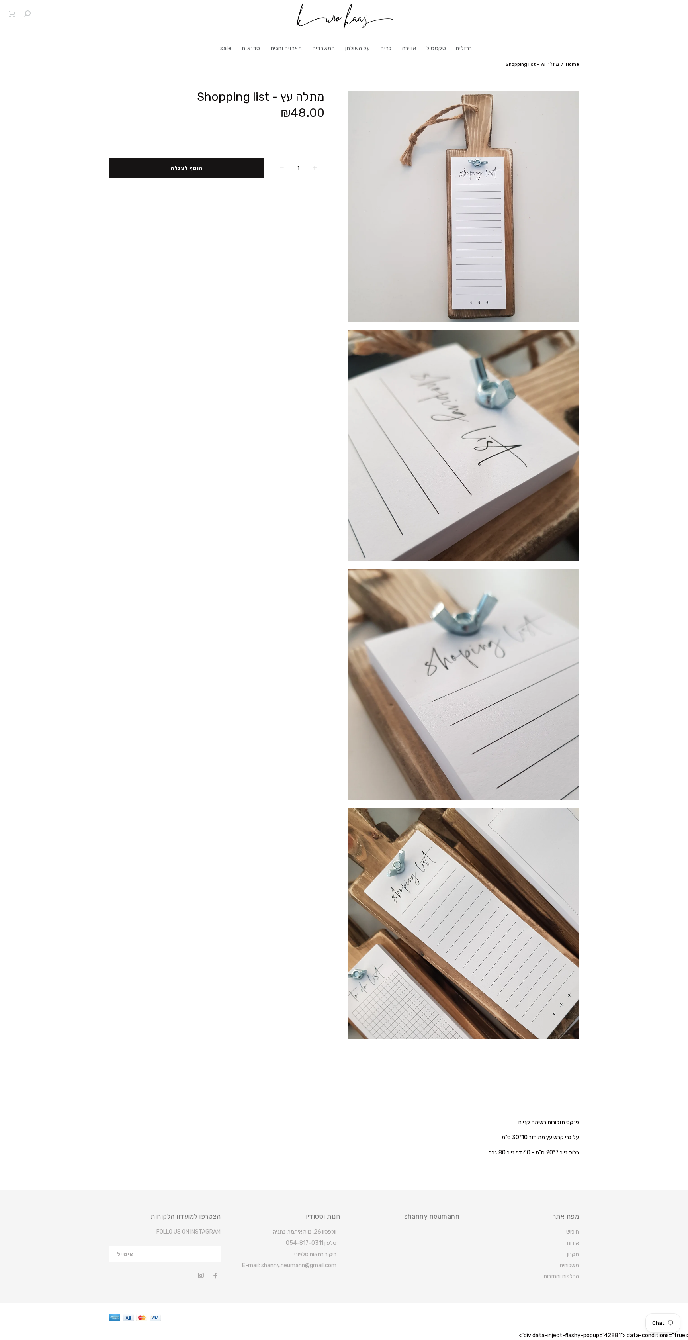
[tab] (119, 1097)
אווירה (409, 48)
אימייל (125, 1254)
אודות (573, 1243)
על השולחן (357, 48)
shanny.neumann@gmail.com (298, 1265)
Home (572, 64)
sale (225, 48)
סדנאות (251, 48)
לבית (385, 48)
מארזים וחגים (286, 48)
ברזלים (464, 48)
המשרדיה (324, 48)
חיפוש (572, 1231)
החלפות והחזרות (561, 1276)
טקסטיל (436, 48)
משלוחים (569, 1265)
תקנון (573, 1254)
